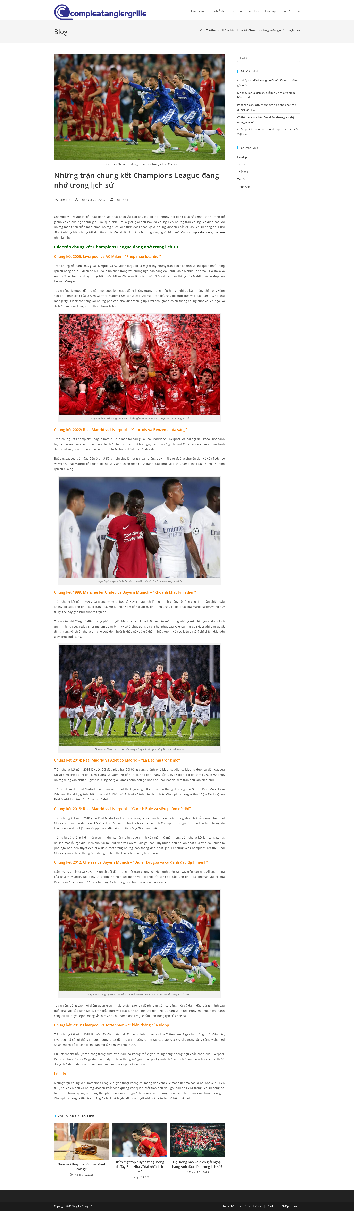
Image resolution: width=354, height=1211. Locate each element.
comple (65, 200)
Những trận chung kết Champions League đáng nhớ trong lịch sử (260, 30)
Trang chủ (228, 1206)
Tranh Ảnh (243, 187)
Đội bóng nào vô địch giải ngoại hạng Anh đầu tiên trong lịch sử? (197, 1164)
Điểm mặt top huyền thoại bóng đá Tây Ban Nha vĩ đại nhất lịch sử (139, 1166)
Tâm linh (242, 164)
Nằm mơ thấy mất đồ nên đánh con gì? (81, 1166)
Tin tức (241, 179)
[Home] (201, 30)
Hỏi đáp (242, 157)
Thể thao (121, 200)
